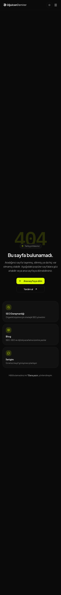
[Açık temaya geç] (49, 5)
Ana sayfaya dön (33, 281)
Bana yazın (33, 375)
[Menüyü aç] (55, 5)
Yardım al (28, 289)
